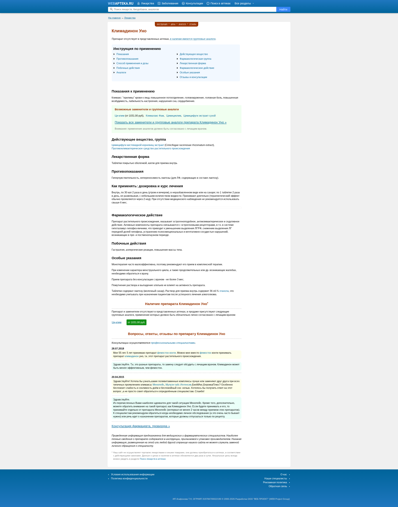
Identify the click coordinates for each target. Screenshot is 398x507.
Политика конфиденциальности (129, 478)
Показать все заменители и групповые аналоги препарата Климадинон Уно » (171, 122)
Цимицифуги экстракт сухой (199, 115)
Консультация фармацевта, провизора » (141, 426)
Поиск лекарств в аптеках (153, 459)
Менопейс (158, 384)
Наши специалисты (275, 478)
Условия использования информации (132, 474)
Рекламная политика (275, 482)
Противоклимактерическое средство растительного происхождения (151, 148)
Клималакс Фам (155, 115)
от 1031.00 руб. (136, 322)
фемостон (205, 352)
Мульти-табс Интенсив (179, 384)
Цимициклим (173, 115)
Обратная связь (278, 486)
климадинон (132, 356)
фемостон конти (166, 352)
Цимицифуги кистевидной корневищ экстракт (138, 145)
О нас (283, 474)
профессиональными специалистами (173, 343)
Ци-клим (119, 115)
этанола (224, 291)
